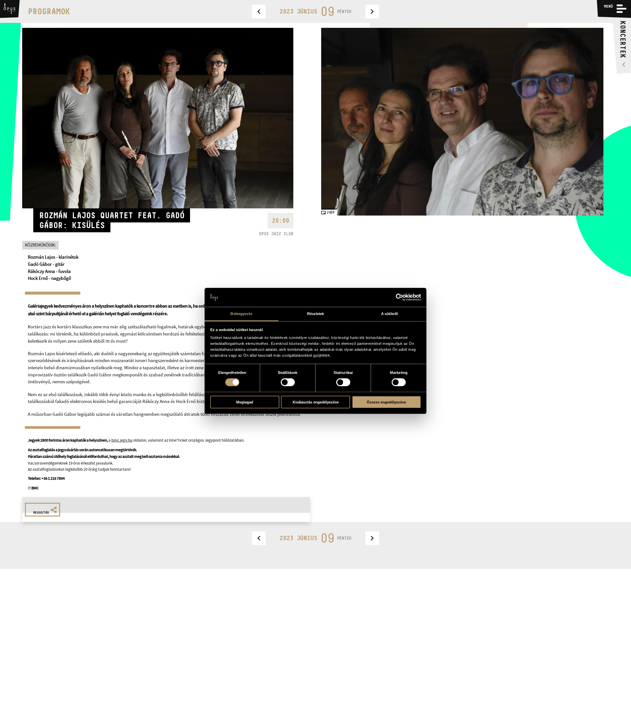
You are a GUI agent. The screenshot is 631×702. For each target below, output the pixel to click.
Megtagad (244, 402)
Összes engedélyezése (386, 402)
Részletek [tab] (315, 314)
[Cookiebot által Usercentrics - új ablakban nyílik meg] (399, 297)
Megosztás (41, 513)
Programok (49, 11)
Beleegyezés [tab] (241, 314)
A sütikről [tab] (389, 314)
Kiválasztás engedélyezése (316, 402)
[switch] (288, 382)
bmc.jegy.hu (121, 440)
